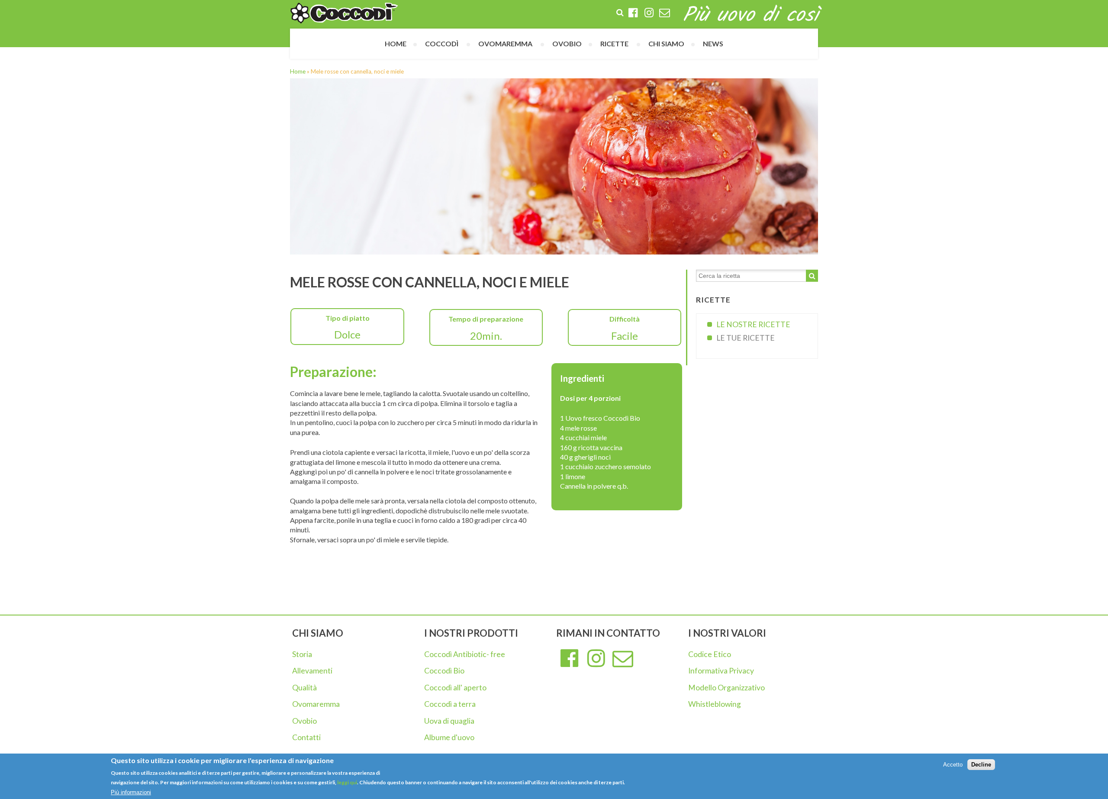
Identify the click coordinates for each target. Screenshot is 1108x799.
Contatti (306, 737)
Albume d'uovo (449, 737)
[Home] (344, 13)
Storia (302, 654)
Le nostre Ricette (753, 324)
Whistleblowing (714, 704)
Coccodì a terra (450, 704)
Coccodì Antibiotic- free (464, 654)
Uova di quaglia (449, 720)
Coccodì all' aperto (455, 687)
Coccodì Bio (444, 670)
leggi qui (346, 783)
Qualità (304, 687)
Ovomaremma (316, 704)
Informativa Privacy (721, 670)
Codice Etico (709, 654)
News (713, 43)
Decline (981, 764)
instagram (596, 658)
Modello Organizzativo (726, 687)
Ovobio (304, 720)
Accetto (953, 764)
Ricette (614, 43)
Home (395, 43)
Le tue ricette (745, 337)
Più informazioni (131, 792)
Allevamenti (312, 670)
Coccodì (441, 43)
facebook (569, 658)
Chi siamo (666, 43)
